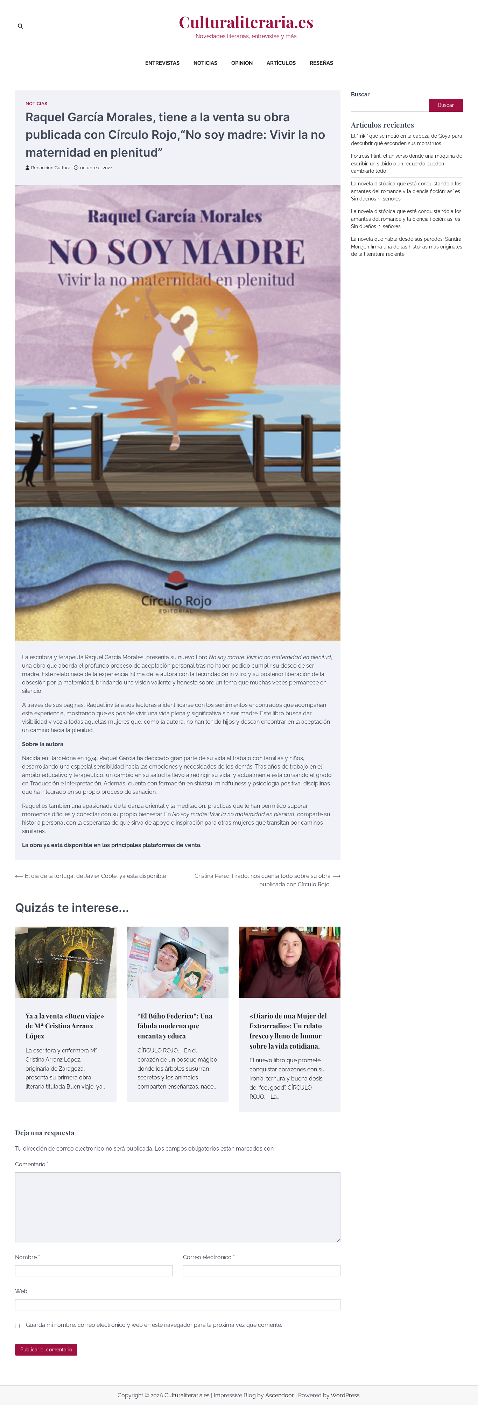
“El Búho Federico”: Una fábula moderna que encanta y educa (175, 1025)
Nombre (27, 1257)
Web (21, 1291)
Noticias (205, 63)
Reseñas (321, 63)
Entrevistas (162, 63)
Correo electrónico (209, 1257)
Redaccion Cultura (50, 167)
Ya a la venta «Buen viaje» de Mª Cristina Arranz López (65, 1025)
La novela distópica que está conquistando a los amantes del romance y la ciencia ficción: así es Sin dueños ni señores (406, 191)
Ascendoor (279, 1395)
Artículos (281, 63)
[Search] (20, 26)
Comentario (32, 1164)
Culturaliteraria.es (246, 21)
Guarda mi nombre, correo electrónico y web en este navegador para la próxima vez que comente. (154, 1325)
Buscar (360, 94)
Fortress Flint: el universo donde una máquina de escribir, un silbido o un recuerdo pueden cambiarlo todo (406, 163)
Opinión (242, 63)
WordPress (345, 1395)
